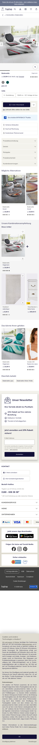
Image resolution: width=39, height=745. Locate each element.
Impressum (20, 577)
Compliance (29, 577)
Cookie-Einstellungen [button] (19, 581)
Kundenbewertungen (10, 164)
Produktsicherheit (9, 158)
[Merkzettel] (31, 9)
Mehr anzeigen (14, 449)
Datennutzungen (27, 644)
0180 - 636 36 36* (10, 492)
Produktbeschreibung (10, 141)
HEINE (4, 508)
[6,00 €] (13, 289)
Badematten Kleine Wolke (25, 381)
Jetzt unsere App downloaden (19, 531)
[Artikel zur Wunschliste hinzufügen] (33, 104)
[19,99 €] (13, 189)
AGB (22, 571)
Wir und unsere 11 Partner (10, 642)
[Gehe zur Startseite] (8, 9)
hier (26, 664)
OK (19, 737)
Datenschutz (30, 571)
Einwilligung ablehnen (8, 741)
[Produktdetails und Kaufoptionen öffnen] (22, 258)
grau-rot (4, 86)
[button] (2, 9)
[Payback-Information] (33, 586)
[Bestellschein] (25, 9)
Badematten (19, 15)
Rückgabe (6, 152)
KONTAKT (6, 466)
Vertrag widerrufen (12, 571)
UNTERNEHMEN (8, 514)
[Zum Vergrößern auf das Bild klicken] (35, 67)
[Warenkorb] (36, 9)
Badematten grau (8, 381)
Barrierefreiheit (10, 577)
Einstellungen (33, 741)
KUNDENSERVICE (9, 502)
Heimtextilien (10, 15)
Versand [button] (21, 76)
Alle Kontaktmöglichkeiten (14, 479)
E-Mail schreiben (10, 473)
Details (5, 146)
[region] (19, 689)
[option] (3, 82)
